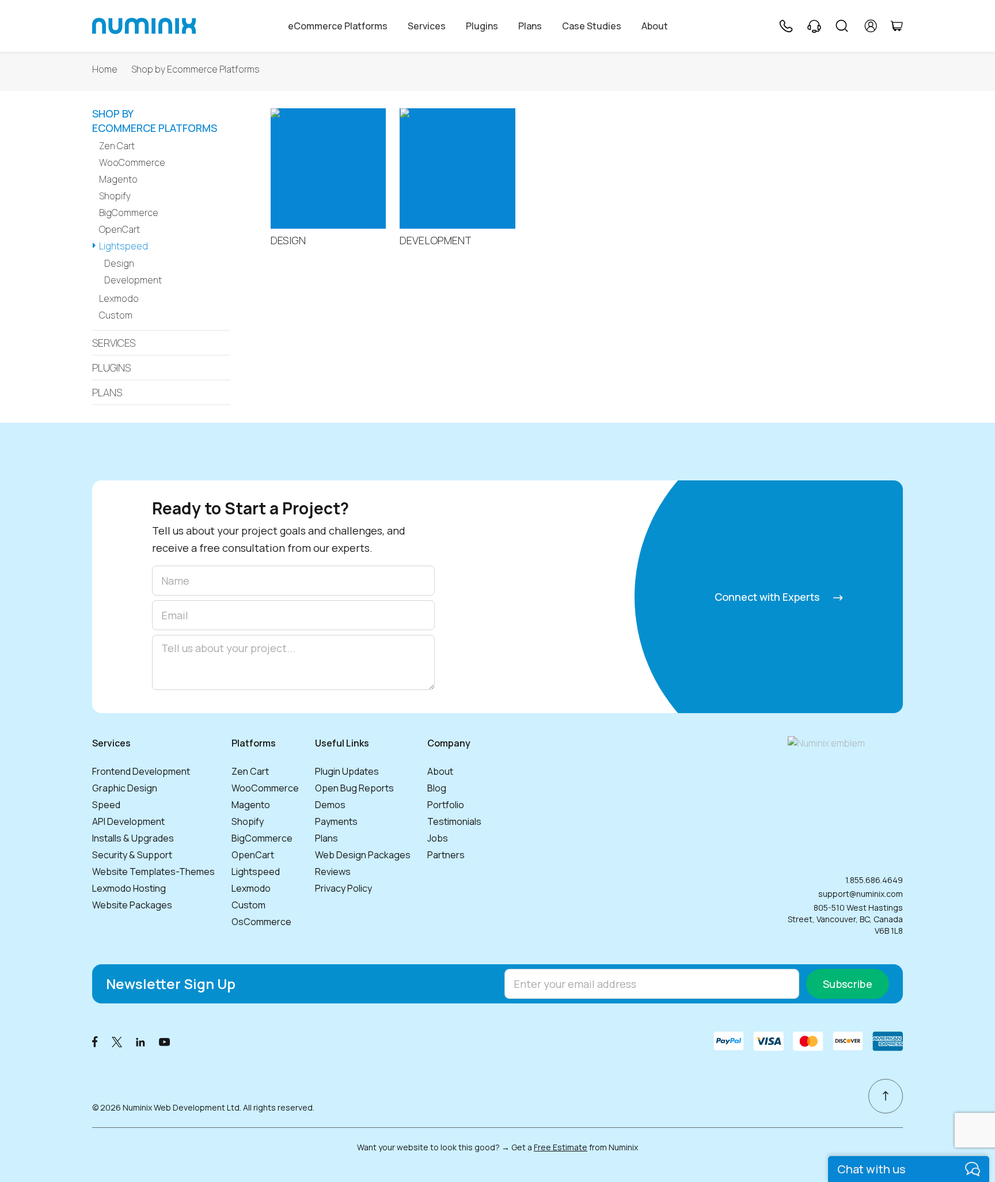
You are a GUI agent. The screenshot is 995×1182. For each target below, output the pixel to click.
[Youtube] (164, 1041)
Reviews (333, 871)
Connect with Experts (768, 597)
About (654, 26)
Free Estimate (560, 1147)
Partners (446, 854)
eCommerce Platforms (338, 26)
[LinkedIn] (140, 1041)
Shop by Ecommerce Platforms (195, 69)
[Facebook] (95, 1041)
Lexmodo (119, 298)
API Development (128, 821)
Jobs (437, 838)
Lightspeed (123, 246)
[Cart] (896, 26)
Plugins (482, 26)
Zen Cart (117, 145)
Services (427, 26)
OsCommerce (261, 921)
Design (119, 263)
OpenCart (119, 229)
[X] (117, 1041)
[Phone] (785, 26)
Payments (336, 821)
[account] (871, 26)
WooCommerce (132, 162)
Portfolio (445, 804)
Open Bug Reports (354, 788)
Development (133, 280)
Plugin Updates (347, 771)
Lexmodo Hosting (129, 888)
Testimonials (454, 821)
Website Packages (132, 905)
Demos (330, 804)
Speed (106, 804)
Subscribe (847, 984)
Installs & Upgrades (133, 838)
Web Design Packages (363, 854)
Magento (118, 179)
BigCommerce (128, 212)
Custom (115, 315)
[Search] (842, 26)
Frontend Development (141, 771)
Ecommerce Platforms (154, 121)
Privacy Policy (343, 888)
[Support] (814, 26)
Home (104, 69)
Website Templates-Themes (153, 871)
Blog (436, 788)
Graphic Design (124, 788)
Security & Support (132, 854)
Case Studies (591, 26)
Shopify (115, 196)
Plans (530, 26)
